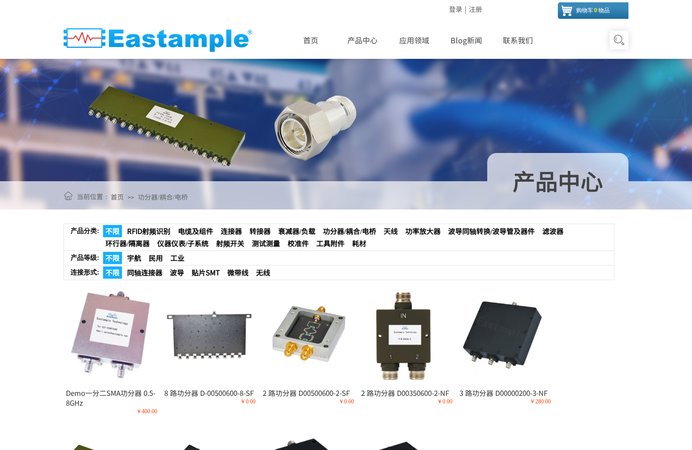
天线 (391, 231)
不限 (112, 231)
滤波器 (552, 231)
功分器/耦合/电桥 (163, 196)
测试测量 (266, 243)
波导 (177, 272)
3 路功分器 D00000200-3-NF (503, 393)
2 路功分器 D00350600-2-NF (405, 393)
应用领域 (414, 40)
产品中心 (362, 40)
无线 (263, 272)
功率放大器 (423, 231)
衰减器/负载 (296, 231)
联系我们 (518, 40)
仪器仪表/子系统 (183, 243)
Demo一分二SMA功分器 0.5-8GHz (110, 398)
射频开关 (230, 243)
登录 (455, 9)
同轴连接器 (144, 272)
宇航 (134, 258)
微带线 (238, 272)
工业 (177, 258)
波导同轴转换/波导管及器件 (491, 231)
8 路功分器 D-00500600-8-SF (209, 393)
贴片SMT (206, 272)
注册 (475, 9)
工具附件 (330, 243)
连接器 (231, 231)
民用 (156, 258)
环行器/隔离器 (127, 243)
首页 (310, 40)
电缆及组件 (195, 231)
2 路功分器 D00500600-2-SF (306, 393)
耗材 (359, 243)
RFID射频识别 (148, 231)
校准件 (298, 243)
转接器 (260, 231)
